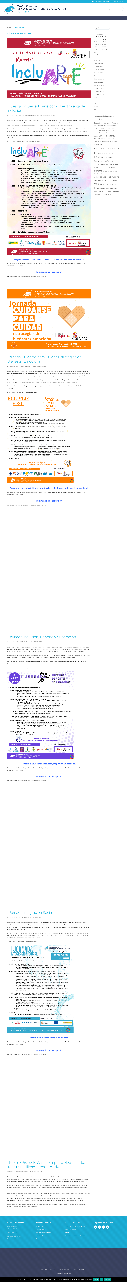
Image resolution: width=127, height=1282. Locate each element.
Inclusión (111, 153)
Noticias (53, 115)
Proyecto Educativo (30, 18)
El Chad (113, 138)
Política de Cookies (72, 1264)
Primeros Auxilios (107, 171)
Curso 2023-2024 (35, 642)
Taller (108, 180)
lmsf (14, 115)
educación (96, 136)
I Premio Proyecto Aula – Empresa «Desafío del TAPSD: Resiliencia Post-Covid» (46, 1164)
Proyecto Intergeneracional (44, 1232)
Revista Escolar (109, 174)
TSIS (96, 184)
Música (96, 167)
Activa (67, 1232)
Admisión (75, 18)
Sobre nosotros (40, 1226)
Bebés (105, 128)
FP (49, 115)
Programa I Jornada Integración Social (49, 1037)
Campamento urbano (103, 130)
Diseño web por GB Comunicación (63, 1273)
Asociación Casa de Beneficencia (75, 1236)
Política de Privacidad (56, 1264)
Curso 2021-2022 (37, 1171)
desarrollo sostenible (101, 133)
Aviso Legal (43, 1264)
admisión (99, 119)
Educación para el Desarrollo (102, 138)
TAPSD (113, 180)
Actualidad (66, 18)
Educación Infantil (107, 136)
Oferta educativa (45, 18)
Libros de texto (113, 164)
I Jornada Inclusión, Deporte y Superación (41, 637)
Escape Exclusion (105, 141)
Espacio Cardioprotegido (110, 145)
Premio (113, 167)
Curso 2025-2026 (44, 115)
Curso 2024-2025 (99, 88)
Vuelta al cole (108, 194)
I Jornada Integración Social (30, 912)
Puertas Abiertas (99, 174)
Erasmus (96, 141)
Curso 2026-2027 (99, 94)
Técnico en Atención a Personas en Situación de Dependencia (107, 188)
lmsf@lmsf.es (16, 1239)
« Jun (96, 54)
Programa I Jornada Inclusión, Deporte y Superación (49, 763)
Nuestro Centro (15, 18)
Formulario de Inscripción (49, 272)
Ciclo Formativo (35, 115)
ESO (95, 97)
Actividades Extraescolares (104, 116)
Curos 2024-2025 (35, 366)
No (101, 1279)
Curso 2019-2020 (99, 73)
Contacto (84, 18)
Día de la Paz (112, 133)
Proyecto (114, 171)
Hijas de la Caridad (102, 153)
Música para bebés (102, 167)
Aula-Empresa (99, 128)
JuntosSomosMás (101, 165)
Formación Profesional (106, 148)
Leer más (107, 1279)
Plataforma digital (100, 1)
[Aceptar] (125, 1279)
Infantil (96, 104)
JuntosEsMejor (107, 161)
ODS (108, 167)
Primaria (96, 110)
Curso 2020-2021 (99, 76)
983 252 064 (14, 1232)
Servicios (56, 18)
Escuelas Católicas (70, 1229)
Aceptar (96, 1279)
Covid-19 (112, 130)
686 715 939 (17, 1236)
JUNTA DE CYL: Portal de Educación (76, 1226)
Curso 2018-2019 (99, 70)
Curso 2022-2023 (35, 917)
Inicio (5, 18)
